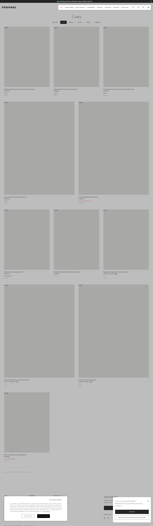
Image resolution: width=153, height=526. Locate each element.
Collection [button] (116, 7)
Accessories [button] (125, 7)
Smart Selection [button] (80, 7)
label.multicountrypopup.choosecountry (132, 517)
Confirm (132, 511)
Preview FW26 (69, 7)
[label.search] (133, 7)
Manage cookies (28, 516)
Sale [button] (61, 7)
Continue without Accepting (55, 499)
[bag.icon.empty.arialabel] (148, 7)
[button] (143, 7)
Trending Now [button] (91, 7)
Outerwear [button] (108, 7)
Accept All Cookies (43, 516)
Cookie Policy (46, 511)
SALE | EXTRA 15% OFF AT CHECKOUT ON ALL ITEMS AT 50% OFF (74, 1)
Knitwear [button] (99, 7)
